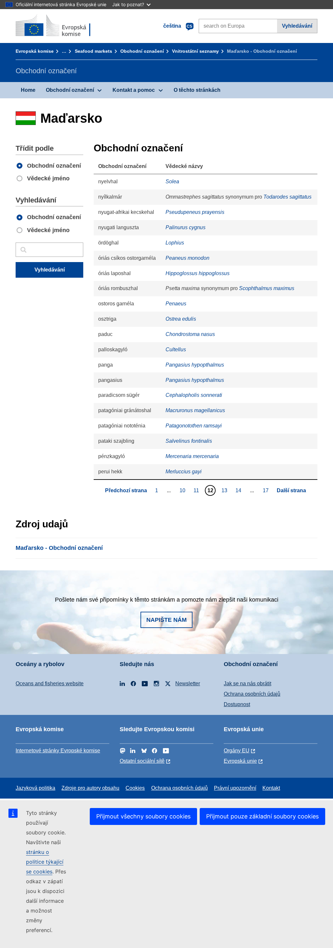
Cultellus (176, 349)
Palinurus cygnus (186, 227)
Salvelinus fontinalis (189, 441)
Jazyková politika (35, 788)
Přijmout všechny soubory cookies (143, 816)
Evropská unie (240, 761)
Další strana (291, 490)
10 (183, 490)
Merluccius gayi (184, 471)
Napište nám (166, 620)
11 (197, 490)
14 (239, 490)
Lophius (175, 242)
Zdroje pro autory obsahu (90, 788)
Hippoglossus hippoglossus (198, 273)
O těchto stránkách (197, 90)
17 (266, 490)
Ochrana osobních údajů (252, 694)
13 (225, 490)
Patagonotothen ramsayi (194, 425)
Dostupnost (237, 704)
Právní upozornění (235, 788)
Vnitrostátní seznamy (195, 51)
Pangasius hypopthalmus (195, 365)
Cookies (135, 788)
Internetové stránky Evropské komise (58, 750)
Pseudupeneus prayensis (195, 212)
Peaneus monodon (187, 258)
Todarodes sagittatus (287, 197)
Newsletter (187, 683)
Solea (172, 181)
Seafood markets (93, 51)
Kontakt (271, 788)
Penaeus (176, 303)
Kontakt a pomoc (134, 90)
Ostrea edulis (181, 319)
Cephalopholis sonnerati (194, 395)
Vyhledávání (297, 26)
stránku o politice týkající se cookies (44, 862)
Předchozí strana (126, 490)
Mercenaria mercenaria (192, 456)
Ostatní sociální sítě (142, 761)
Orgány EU (236, 750)
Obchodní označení (142, 51)
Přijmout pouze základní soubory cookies (262, 816)
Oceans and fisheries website (50, 683)
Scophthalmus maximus (266, 288)
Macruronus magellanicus (195, 410)
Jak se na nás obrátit (247, 683)
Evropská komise (35, 51)
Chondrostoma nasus (190, 334)
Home (28, 90)
